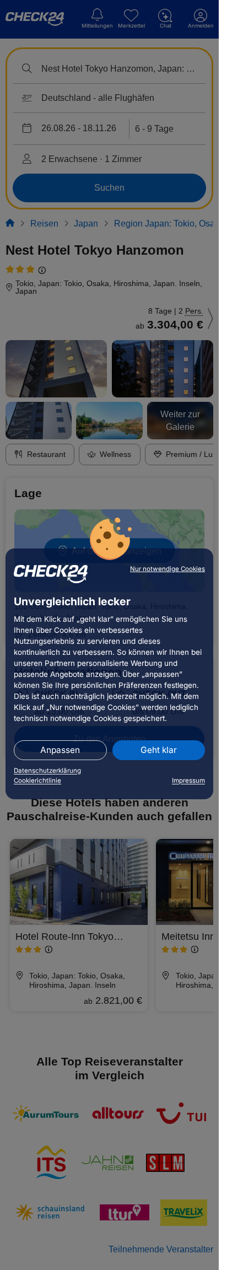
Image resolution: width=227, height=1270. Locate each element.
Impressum (188, 780)
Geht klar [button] (158, 750)
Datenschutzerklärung (47, 770)
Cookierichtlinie (37, 780)
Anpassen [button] (60, 750)
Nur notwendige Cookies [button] (167, 569)
